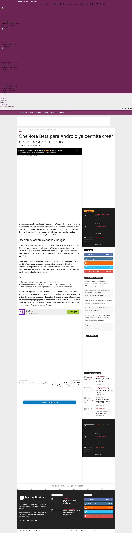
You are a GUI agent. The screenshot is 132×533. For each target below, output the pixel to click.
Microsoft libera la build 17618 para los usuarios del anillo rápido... (104, 380)
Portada (73, 530)
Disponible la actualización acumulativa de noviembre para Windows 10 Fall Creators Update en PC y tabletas (10, 88)
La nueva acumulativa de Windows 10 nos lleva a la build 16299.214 (71, 4)
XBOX (46, 113)
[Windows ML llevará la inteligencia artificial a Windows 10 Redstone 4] (89, 401)
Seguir (110, 263)
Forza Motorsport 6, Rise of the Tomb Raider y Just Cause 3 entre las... (104, 390)
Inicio (20, 129)
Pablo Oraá (24, 145)
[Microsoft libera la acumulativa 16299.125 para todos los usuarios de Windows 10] (10, 13)
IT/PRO (38, 113)
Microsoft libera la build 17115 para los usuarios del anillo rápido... (71, 501)
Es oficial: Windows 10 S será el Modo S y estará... (71, 511)
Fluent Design (4, 104)
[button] (112, 113)
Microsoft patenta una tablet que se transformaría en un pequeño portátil (104, 411)
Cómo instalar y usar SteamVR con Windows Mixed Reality (9, 44)
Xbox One (34, 1)
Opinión (54, 113)
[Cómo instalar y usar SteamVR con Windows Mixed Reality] (10, 34)
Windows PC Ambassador (7, 106)
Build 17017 (3, 98)
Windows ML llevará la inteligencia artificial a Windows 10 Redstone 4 (103, 401)
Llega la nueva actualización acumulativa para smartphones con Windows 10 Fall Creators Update (10, 65)
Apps (32, 113)
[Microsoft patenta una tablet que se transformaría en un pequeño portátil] (89, 411)
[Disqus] (49, 418)
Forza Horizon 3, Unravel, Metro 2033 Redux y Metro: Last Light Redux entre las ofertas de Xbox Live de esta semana (66, 386)
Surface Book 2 (4, 100)
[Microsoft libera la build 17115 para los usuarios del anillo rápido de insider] (56, 501)
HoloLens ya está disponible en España (33, 383)
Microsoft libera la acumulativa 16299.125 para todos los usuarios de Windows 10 (10, 24)
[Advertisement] (63, 121)
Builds (61, 113)
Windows (23, 113)
